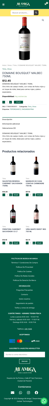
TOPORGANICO (15, 109)
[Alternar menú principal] (3, 4)
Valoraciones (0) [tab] (9, 128)
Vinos (10, 65)
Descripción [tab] (7, 119)
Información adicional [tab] (11, 124)
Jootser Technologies (24, 401)
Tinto (15, 65)
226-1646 (28, 329)
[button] (43, 20)
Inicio (4, 65)
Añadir (18, 102)
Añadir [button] (16, 195)
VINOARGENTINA (28, 109)
